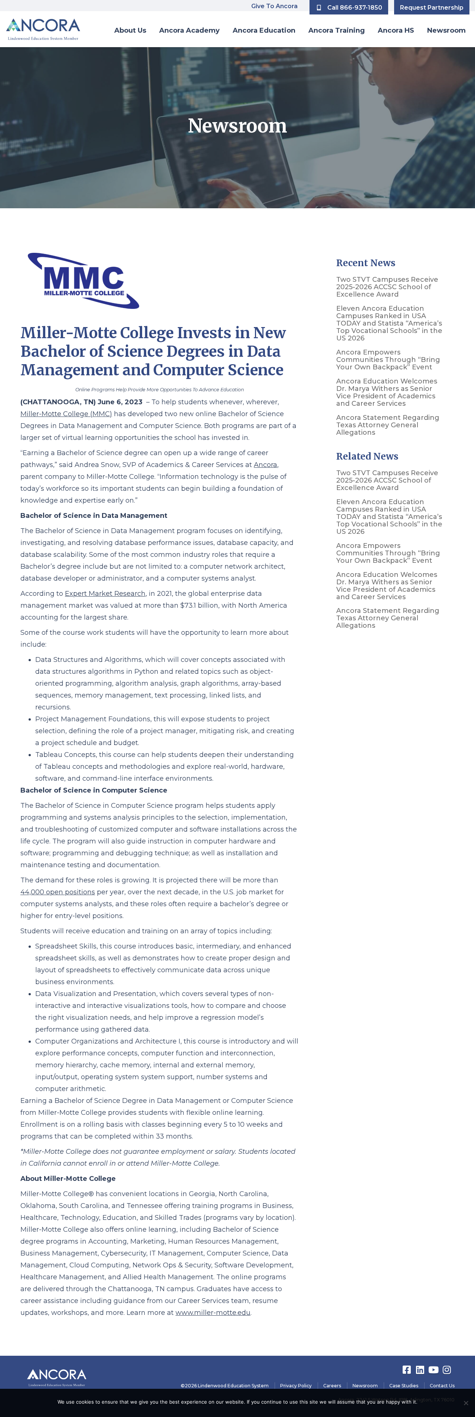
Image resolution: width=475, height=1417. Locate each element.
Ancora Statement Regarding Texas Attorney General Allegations (387, 425)
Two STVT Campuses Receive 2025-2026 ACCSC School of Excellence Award (387, 286)
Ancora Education (264, 30)
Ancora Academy (189, 30)
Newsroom (446, 30)
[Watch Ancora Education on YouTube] (434, 1369)
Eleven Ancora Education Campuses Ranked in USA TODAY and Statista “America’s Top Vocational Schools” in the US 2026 (389, 323)
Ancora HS (396, 30)
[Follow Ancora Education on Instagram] (448, 1369)
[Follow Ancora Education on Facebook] (407, 1369)
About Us (130, 30)
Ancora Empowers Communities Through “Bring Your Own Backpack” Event (388, 359)
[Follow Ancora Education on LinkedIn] (421, 1369)
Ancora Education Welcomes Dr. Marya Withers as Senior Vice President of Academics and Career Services (386, 392)
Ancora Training (336, 30)
